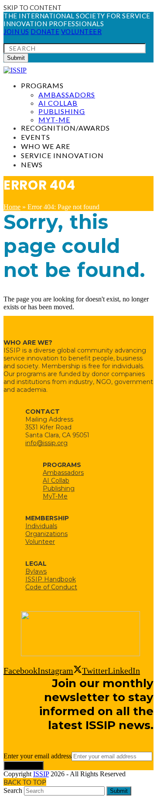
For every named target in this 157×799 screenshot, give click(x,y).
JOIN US (16, 31)
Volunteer (40, 542)
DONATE (45, 31)
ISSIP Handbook (50, 579)
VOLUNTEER (81, 31)
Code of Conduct (51, 587)
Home (11, 207)
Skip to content (32, 7)
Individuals (41, 526)
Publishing (59, 488)
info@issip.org (46, 443)
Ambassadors (63, 473)
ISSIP (41, 774)
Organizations (46, 534)
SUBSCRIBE (23, 765)
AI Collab (56, 480)
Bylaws (36, 571)
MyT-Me (55, 496)
